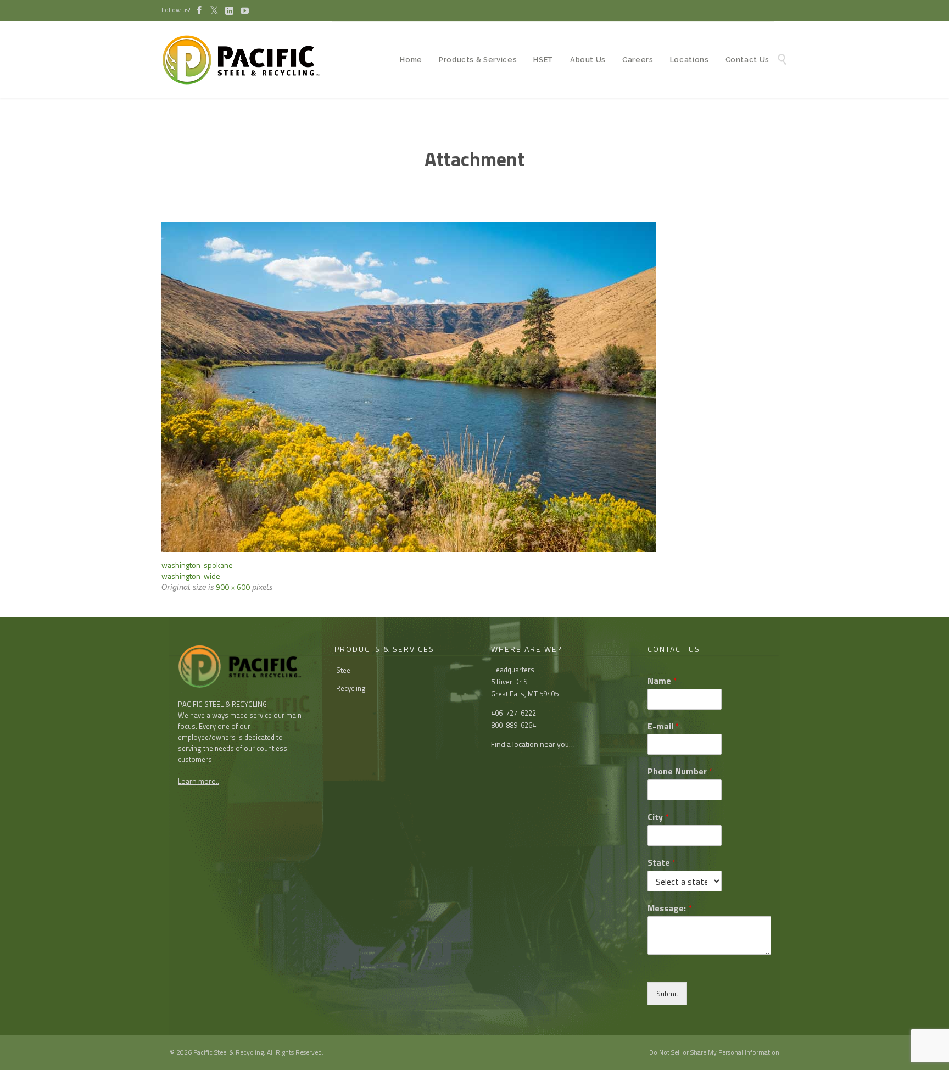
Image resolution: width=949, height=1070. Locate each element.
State (661, 862)
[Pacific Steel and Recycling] (246, 59)
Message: (669, 908)
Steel (344, 670)
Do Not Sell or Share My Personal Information (714, 1052)
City (658, 817)
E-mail (663, 726)
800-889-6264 (513, 725)
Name (662, 681)
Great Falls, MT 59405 (525, 693)
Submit (667, 993)
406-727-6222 (513, 712)
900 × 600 (233, 587)
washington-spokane (197, 565)
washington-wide (190, 576)
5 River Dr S (509, 681)
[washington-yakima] (474, 387)
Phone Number (680, 771)
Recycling (351, 688)
